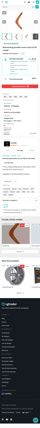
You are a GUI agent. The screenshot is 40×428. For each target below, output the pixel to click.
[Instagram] (11, 419)
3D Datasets (5, 336)
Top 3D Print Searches (9, 372)
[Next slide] (36, 22)
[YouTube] (7, 419)
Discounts (5, 350)
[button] (33, 6)
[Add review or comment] (36, 200)
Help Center (5, 325)
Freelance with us (7, 365)
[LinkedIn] (2, 419)
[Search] (37, 6)
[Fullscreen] (4, 12)
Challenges (5, 382)
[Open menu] (2, 2)
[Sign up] (37, 2)
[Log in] (33, 2)
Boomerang (5, 245)
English (25, 412)
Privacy (18, 412)
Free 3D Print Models (8, 347)
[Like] (8, 91)
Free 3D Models (6, 343)
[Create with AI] (24, 2)
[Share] (32, 91)
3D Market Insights (7, 361)
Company (4, 315)
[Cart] (29, 2)
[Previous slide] (4, 22)
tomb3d (14, 143)
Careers (4, 322)
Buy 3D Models (6, 329)
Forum (4, 386)
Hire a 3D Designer (7, 340)
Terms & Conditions (8, 412)
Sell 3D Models (6, 354)
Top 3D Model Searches (9, 368)
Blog (3, 318)
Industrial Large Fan (7, 287)
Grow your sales (7, 358)
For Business (6, 333)
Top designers (6, 379)
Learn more (12, 73)
